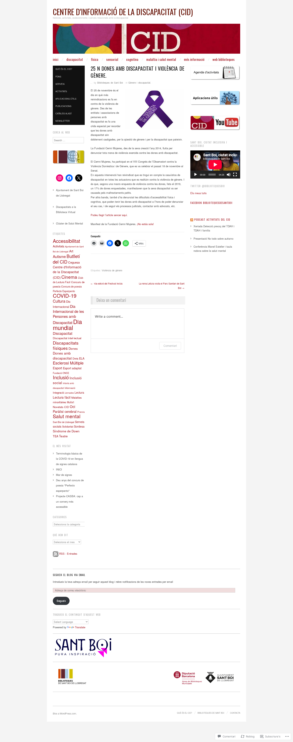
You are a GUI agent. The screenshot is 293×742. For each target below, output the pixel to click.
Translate (80, 627)
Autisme (59, 256)
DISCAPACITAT (74, 59)
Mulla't (70, 402)
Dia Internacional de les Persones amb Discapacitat (68, 314)
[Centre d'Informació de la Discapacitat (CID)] (146, 40)
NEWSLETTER (62, 120)
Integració (58, 392)
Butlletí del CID (66, 259)
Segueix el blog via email (69, 575)
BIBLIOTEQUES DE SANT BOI (211, 712)
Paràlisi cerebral (65, 411)
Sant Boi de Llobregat (63, 422)
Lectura (79, 392)
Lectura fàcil (62, 397)
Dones (73, 348)
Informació (70, 387)
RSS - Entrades (68, 554)
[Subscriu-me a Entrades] (55, 554)
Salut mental (66, 416)
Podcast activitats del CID (212, 219)
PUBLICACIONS (63, 106)
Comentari (170, 345)
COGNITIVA (132, 59)
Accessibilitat (66, 240)
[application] (215, 164)
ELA (81, 358)
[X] (78, 178)
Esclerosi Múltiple (68, 363)
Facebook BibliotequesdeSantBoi (211, 203)
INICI (55, 59)
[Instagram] (59, 178)
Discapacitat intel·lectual (67, 338)
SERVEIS (60, 83)
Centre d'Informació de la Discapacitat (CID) (123, 11)
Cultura (59, 301)
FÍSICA (94, 59)
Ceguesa (74, 262)
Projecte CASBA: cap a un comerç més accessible (69, 501)
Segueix (61, 601)
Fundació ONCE (61, 372)
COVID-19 (64, 295)
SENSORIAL (112, 59)
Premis (81, 411)
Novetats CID (61, 407)
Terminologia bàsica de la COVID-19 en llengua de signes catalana (69, 459)
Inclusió (61, 377)
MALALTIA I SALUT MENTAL (161, 59)
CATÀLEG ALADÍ (63, 113)
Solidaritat (67, 426)
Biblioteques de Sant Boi (110, 82)
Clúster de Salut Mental (69, 223)
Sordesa (79, 426)
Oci (72, 406)
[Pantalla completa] (235, 175)
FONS (58, 76)
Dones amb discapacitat (62, 355)
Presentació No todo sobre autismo (213, 238)
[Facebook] (69, 178)
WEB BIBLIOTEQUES (223, 59)
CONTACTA (235, 712)
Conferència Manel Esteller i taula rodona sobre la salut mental (213, 248)
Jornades (69, 392)
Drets (75, 358)
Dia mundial (67, 324)
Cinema (69, 277)
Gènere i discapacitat (139, 82)
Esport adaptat (72, 368)
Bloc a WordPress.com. (65, 713)
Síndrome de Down (66, 431)
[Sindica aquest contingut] (191, 219)
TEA (55, 436)
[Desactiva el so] (229, 175)
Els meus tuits (198, 193)
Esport (57, 368)
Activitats (58, 246)
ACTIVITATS (61, 91)
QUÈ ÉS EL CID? (63, 68)
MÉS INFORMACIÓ (194, 59)
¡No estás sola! (145, 224)
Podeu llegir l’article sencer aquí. (109, 215)
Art (71, 251)
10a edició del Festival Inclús (107, 283)
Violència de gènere (112, 270)
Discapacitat (62, 333)
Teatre (63, 436)
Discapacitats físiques (66, 345)
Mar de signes (64, 475)
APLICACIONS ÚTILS (65, 98)
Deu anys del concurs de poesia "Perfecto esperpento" (70, 485)
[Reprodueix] (196, 175)
